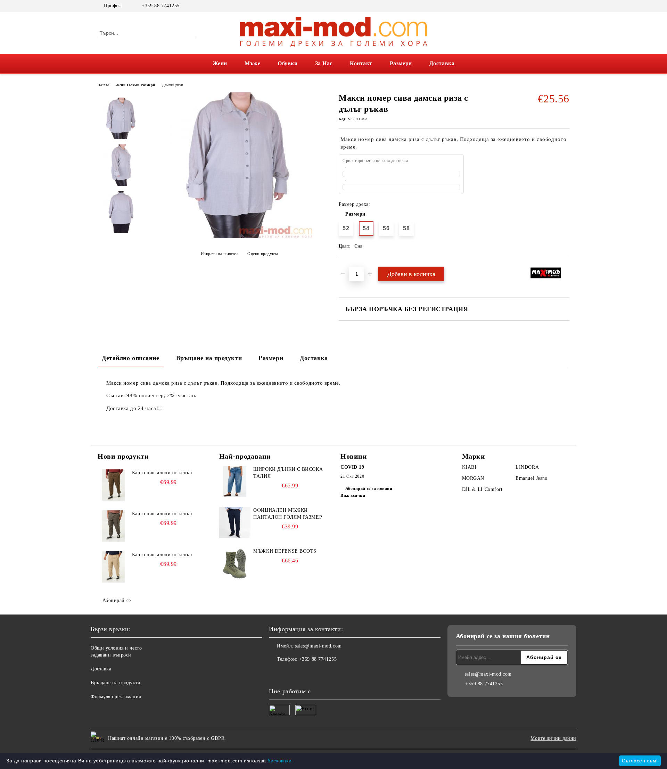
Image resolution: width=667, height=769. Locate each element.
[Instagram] (565, 6)
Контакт (361, 63)
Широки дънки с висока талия (288, 473)
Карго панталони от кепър (162, 472)
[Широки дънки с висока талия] (234, 481)
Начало (103, 85)
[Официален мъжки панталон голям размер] (234, 522)
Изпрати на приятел (220, 253)
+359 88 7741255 (160, 5)
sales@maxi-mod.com (318, 646)
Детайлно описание (130, 357)
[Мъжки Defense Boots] (234, 563)
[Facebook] (555, 6)
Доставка (441, 63)
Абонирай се (116, 600)
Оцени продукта (262, 253)
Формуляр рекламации (116, 696)
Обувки (287, 63)
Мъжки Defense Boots (284, 551)
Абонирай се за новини (368, 488)
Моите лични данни (553, 738)
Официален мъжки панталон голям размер (287, 514)
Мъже (252, 63)
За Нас (323, 63)
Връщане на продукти (209, 357)
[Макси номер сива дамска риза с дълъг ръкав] (239, 236)
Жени (220, 63)
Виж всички (352, 495)
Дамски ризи (172, 85)
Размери (401, 63)
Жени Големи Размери (135, 85)
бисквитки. (280, 760)
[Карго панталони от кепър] (113, 485)
